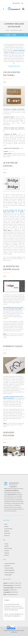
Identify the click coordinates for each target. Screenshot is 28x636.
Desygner (15, 213)
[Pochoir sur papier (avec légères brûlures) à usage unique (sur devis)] (18, 448)
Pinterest (6, 555)
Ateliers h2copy (8, 548)
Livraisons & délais (8, 568)
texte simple (11, 151)
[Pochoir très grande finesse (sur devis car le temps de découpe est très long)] (9, 450)
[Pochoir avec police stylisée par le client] (5, 448)
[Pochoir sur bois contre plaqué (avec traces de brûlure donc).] (5, 454)
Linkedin (6, 546)
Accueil (7, 30)
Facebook (6, 550)
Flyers (5, 524)
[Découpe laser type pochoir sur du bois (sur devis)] (14, 448)
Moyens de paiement (9, 572)
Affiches (6, 526)
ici (18, 142)
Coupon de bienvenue (9, 563)
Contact (6, 543)
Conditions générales (9, 570)
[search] (23, 8)
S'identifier (17, 3)
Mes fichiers (7, 565)
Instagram (6, 553)
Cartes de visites (8, 528)
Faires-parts (7, 533)
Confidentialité (8, 574)
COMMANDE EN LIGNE (14, 66)
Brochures (6, 535)
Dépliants (6, 531)
